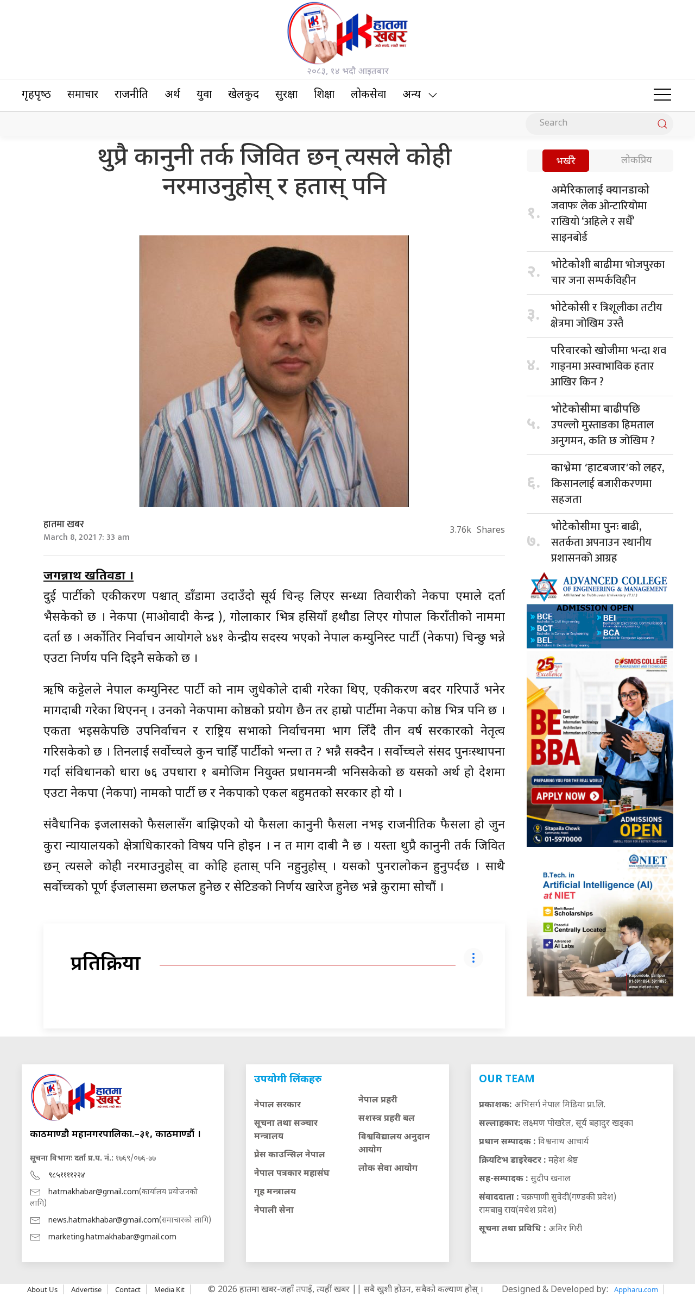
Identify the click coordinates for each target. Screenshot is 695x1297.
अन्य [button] (411, 95)
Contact (128, 1289)
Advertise (86, 1289)
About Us (42, 1289)
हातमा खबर (63, 524)
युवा (204, 95)
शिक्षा (324, 95)
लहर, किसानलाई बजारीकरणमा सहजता (608, 484)
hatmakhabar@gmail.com (93, 1192)
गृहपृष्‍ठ (36, 95)
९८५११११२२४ (66, 1175)
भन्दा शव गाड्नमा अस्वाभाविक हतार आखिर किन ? (608, 366)
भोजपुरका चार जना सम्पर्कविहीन (608, 272)
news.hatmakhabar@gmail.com (103, 1220)
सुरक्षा (286, 95)
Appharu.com (636, 1289)
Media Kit (169, 1289)
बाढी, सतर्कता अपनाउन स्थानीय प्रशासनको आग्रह (601, 542)
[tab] (566, 162)
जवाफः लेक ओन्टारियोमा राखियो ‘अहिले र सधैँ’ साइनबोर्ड (600, 215)
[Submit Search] (662, 124)
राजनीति (131, 95)
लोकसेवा (368, 95)
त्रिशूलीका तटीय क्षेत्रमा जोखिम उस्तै (606, 315)
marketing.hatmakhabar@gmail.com (112, 1237)
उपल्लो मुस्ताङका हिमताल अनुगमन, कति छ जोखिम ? (603, 426)
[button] (662, 95)
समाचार (82, 95)
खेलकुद (243, 95)
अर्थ (172, 95)
